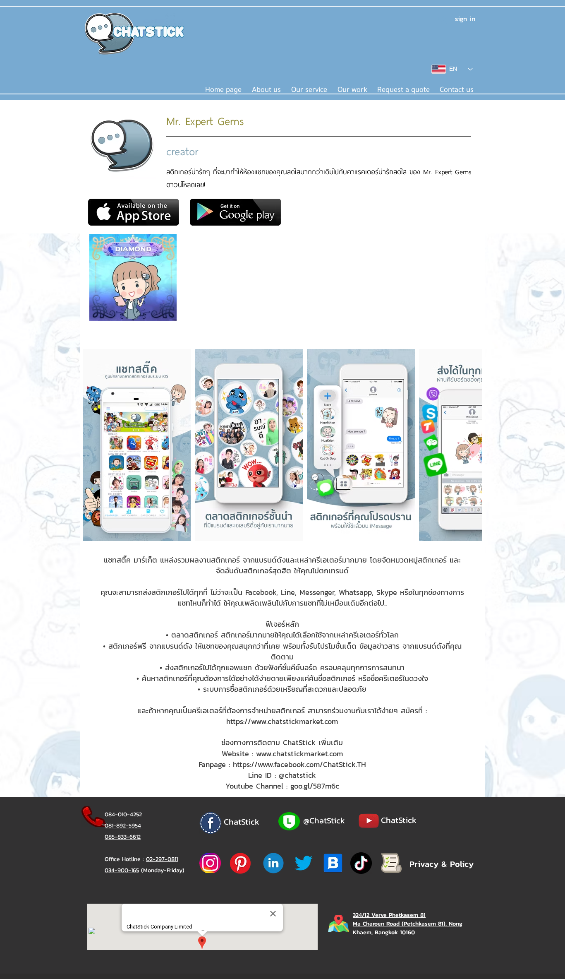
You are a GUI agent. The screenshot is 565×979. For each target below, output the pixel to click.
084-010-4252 (123, 814)
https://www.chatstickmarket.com (282, 721)
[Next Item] (468, 445)
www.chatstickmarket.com (299, 753)
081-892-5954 (123, 825)
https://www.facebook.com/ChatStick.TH (299, 764)
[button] (309, 89)
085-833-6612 (123, 836)
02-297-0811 (162, 859)
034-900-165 (122, 870)
